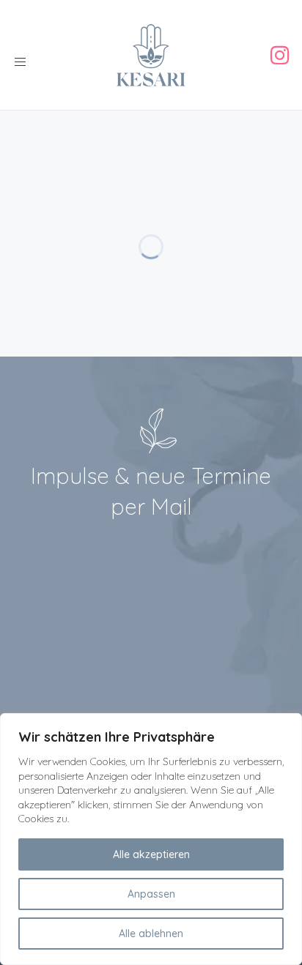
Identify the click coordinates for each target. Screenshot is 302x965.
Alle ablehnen (151, 933)
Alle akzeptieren (151, 854)
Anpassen (151, 894)
